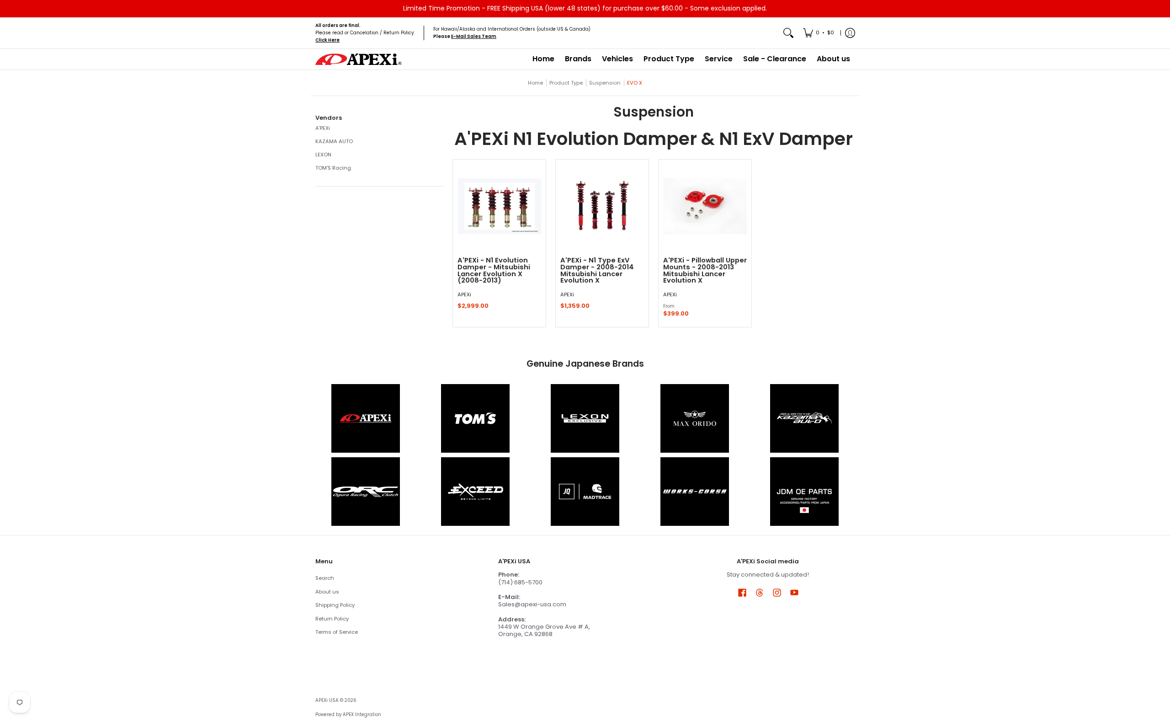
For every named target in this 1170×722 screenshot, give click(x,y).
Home (535, 82)
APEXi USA (327, 700)
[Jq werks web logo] (585, 491)
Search (324, 578)
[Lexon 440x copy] (694, 418)
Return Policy (332, 618)
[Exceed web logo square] (475, 491)
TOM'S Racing (333, 167)
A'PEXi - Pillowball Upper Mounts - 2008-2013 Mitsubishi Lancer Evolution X (705, 270)
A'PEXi (322, 128)
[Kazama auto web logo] (804, 418)
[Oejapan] (804, 491)
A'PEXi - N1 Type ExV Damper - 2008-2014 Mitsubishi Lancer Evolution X (597, 270)
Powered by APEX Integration (348, 714)
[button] (328, 118)
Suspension (605, 82)
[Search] (788, 33)
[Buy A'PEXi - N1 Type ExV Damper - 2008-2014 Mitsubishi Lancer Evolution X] (602, 206)
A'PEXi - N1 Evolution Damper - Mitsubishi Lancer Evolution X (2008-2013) (493, 270)
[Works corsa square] (694, 491)
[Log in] (850, 33)
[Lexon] (585, 418)
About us (327, 591)
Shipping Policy (335, 605)
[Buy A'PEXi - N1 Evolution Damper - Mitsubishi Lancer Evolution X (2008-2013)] (499, 206)
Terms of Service (336, 632)
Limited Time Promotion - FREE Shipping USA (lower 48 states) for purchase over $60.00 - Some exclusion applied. (585, 8)
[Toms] (475, 418)
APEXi (464, 294)
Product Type (566, 82)
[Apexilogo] (365, 418)
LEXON (323, 154)
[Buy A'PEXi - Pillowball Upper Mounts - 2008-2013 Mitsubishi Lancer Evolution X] (705, 206)
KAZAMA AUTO (334, 141)
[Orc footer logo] (365, 491)
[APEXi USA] (358, 59)
